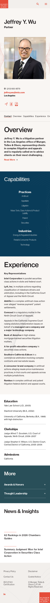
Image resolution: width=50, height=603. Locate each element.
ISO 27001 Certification (9, 583)
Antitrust (25, 196)
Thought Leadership (15, 493)
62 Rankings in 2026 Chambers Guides (22, 537)
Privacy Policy (10, 571)
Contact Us (8, 577)
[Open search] (38, 4)
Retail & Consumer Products (25, 240)
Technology (25, 245)
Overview (17, 116)
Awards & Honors (14, 484)
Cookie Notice (34, 577)
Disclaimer (33, 571)
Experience (40, 116)
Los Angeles (9, 95)
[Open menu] (46, 4)
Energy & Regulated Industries (25, 235)
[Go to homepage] (4, 7)
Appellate (25, 201)
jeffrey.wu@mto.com (14, 92)
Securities (25, 223)
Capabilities (28, 116)
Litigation (25, 205)
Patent (25, 218)
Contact (8, 116)
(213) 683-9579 (12, 89)
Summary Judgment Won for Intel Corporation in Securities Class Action (23, 552)
